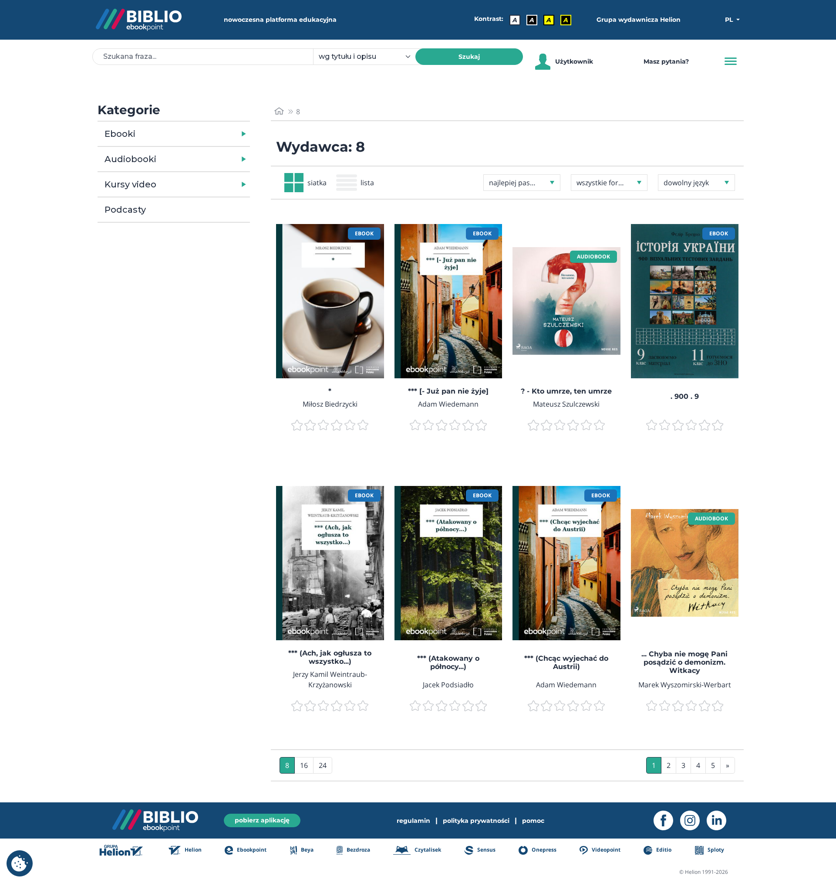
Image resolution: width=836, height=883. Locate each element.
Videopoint (605, 849)
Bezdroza (357, 849)
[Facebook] (667, 820)
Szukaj (469, 57)
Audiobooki (130, 159)
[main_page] (279, 111)
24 (323, 765)
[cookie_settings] (20, 863)
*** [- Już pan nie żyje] (448, 391)
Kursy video (130, 184)
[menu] (330, 301)
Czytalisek (427, 849)
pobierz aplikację (262, 820)
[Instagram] (693, 820)
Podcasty (125, 209)
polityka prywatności (476, 821)
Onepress (543, 849)
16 (304, 765)
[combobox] (369, 57)
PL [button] (730, 20)
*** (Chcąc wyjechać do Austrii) (566, 662)
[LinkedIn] (720, 820)
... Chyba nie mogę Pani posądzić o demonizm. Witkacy (684, 662)
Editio (663, 849)
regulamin (413, 821)
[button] (196, 134)
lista (367, 182)
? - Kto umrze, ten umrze (566, 391)
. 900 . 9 (685, 396)
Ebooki (119, 134)
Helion (192, 849)
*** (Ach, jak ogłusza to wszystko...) (329, 657)
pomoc (533, 821)
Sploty (715, 849)
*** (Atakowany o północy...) (448, 662)
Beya (307, 849)
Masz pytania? (666, 61)
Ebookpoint (251, 849)
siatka (317, 182)
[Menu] (731, 61)
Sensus (485, 849)
